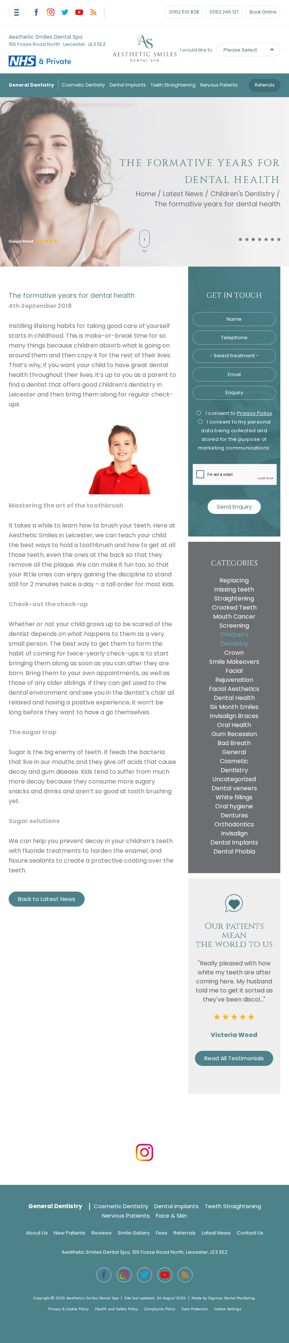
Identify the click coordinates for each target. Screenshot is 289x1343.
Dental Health (234, 698)
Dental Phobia (234, 851)
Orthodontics (234, 824)
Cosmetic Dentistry (83, 85)
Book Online (262, 12)
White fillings (234, 797)
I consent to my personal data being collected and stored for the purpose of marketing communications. (234, 434)
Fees (161, 1232)
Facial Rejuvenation (234, 675)
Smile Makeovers (234, 661)
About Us (37, 1232)
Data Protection (194, 1309)
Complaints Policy (159, 1309)
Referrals (265, 85)
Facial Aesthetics (234, 688)
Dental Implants (128, 85)
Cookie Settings (227, 1309)
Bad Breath (234, 743)
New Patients (69, 1232)
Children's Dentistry (242, 193)
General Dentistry (31, 85)
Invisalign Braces (234, 716)
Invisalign (234, 833)
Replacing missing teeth (234, 585)
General (234, 752)
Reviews (101, 1232)
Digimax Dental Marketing (231, 1298)
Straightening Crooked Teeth (234, 603)
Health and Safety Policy (116, 1309)
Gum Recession (234, 734)
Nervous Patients (219, 85)
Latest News (183, 193)
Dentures (234, 815)
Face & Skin (171, 1216)
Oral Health (234, 725)
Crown (234, 652)
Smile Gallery (134, 1232)
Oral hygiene (234, 806)
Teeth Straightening (173, 85)
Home (146, 193)
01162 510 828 (184, 12)
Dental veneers (234, 788)
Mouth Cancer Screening (234, 621)
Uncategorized (234, 779)
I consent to (238, 413)
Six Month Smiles (234, 707)
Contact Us (250, 1232)
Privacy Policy (254, 413)
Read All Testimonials (234, 1058)
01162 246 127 (224, 12)
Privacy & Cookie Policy (68, 1309)
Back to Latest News (46, 899)
